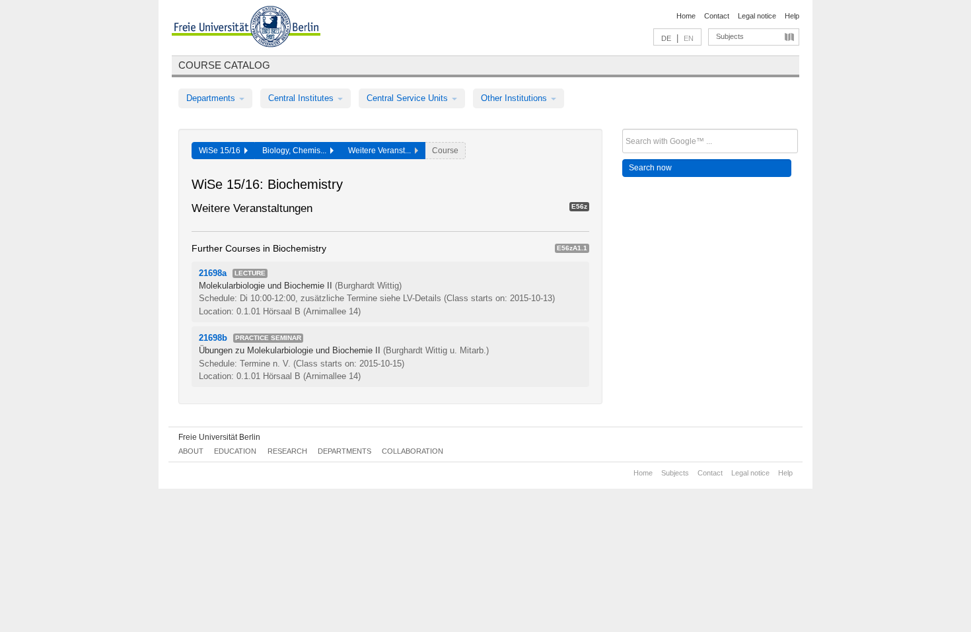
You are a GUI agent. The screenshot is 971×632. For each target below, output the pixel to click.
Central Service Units (408, 98)
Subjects (730, 36)
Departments (212, 98)
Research (287, 451)
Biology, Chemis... (296, 151)
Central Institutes (302, 98)
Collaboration (412, 451)
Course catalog (224, 65)
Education (235, 451)
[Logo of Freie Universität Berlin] (246, 28)
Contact (716, 16)
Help (792, 16)
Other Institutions (515, 98)
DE (666, 38)
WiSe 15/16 (221, 151)
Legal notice (757, 16)
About (190, 451)
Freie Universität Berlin (219, 437)
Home (686, 16)
